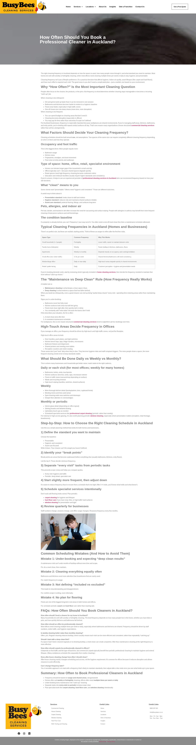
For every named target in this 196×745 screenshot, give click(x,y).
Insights (112, 7)
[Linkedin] (29, 733)
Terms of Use (102, 741)
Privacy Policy (111, 741)
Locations (90, 7)
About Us (102, 7)
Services (77, 7)
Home (68, 7)
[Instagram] (24, 733)
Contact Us (139, 7)
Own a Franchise (126, 7)
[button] (78, 6)
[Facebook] (19, 733)
